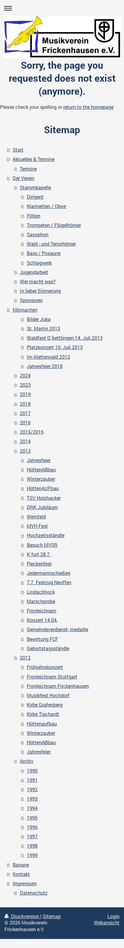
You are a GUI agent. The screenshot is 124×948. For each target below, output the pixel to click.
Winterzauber (41, 479)
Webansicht (106, 923)
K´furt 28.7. (39, 554)
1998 (32, 846)
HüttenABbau (41, 470)
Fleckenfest (39, 564)
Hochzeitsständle (45, 535)
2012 (25, 658)
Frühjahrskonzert (45, 667)
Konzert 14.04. (42, 620)
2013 (25, 451)
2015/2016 (32, 432)
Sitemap (52, 916)
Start (18, 150)
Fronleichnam (41, 611)
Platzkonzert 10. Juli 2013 (55, 347)
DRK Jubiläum (42, 507)
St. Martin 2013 (43, 329)
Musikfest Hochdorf (48, 695)
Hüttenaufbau (42, 724)
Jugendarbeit (34, 272)
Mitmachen (25, 310)
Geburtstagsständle (48, 648)
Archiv (26, 761)
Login (113, 916)
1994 (32, 808)
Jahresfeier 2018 (45, 366)
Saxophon (37, 234)
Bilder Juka (39, 319)
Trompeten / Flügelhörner (54, 225)
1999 (32, 855)
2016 (25, 423)
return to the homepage (88, 107)
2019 (25, 394)
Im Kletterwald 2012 (48, 357)
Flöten (33, 216)
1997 (32, 836)
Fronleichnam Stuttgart (52, 677)
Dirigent (35, 197)
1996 (32, 827)
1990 (32, 771)
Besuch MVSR (42, 545)
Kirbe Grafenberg (45, 705)
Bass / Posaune (43, 253)
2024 (25, 376)
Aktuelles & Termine (33, 159)
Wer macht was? (38, 282)
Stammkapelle (35, 187)
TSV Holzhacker (44, 498)
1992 (32, 789)
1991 (32, 780)
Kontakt (21, 874)
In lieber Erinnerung (40, 291)
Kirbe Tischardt (43, 714)
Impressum (25, 883)
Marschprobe (41, 601)
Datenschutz (34, 893)
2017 (25, 413)
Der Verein (23, 178)
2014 (25, 441)
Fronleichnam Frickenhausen (58, 686)
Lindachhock (41, 592)
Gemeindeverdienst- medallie (57, 629)
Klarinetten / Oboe (46, 206)
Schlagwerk (39, 263)
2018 (25, 404)
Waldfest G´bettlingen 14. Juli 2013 (65, 338)
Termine (28, 169)
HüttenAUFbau (43, 488)
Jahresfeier (39, 460)
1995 (32, 818)
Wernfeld (36, 517)
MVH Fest (37, 526)
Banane (21, 865)
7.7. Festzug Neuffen (49, 582)
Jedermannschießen (48, 573)
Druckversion (25, 916)
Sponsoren (31, 300)
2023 (25, 385)
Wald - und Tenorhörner (51, 244)
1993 (32, 799)
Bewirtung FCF (42, 639)
